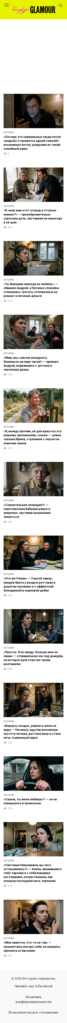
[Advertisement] (33, 54)
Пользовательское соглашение (33, 1012)
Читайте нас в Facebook (33, 986)
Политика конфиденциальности (34, 999)
